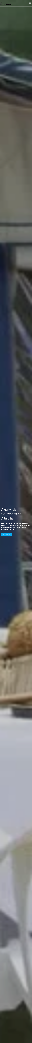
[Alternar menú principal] (30, 3)
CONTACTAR (6, 534)
